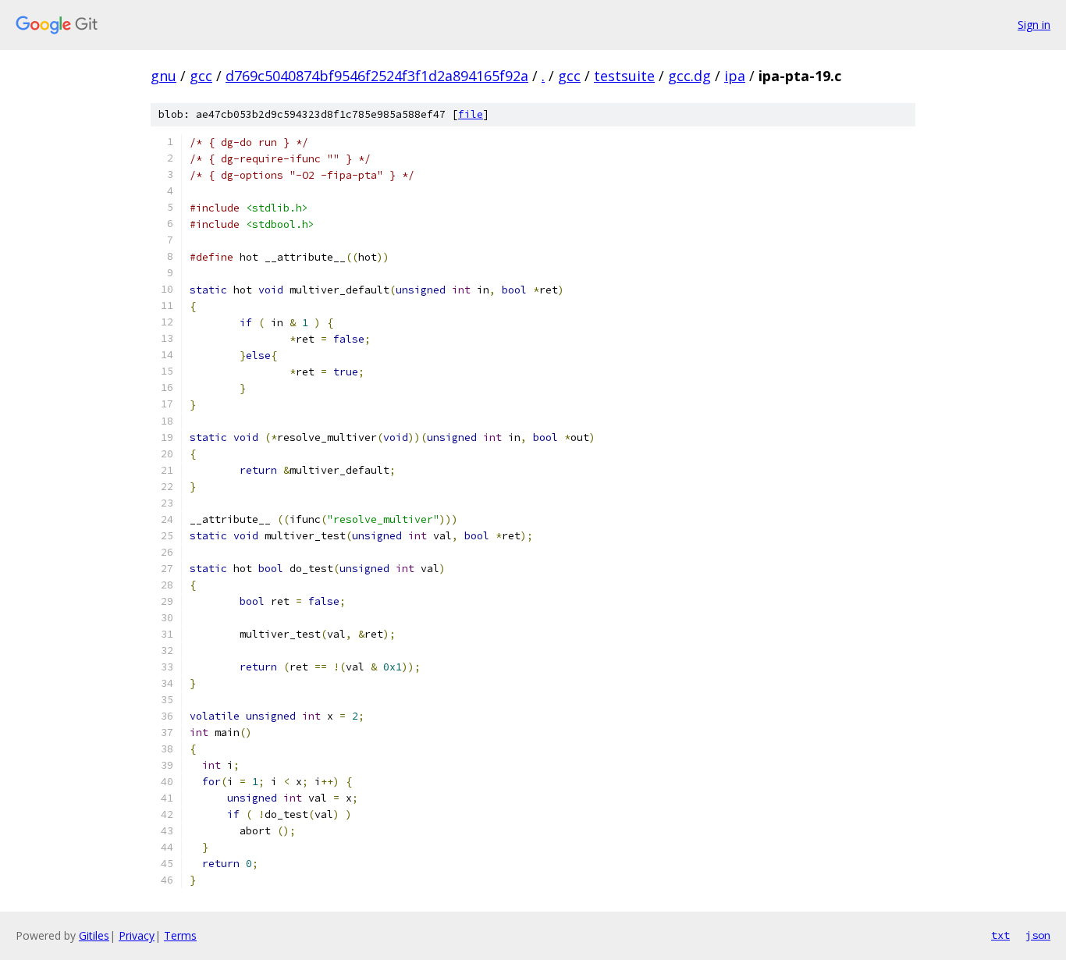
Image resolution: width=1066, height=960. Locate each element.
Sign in (1034, 24)
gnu (163, 75)
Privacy (137, 935)
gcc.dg (689, 75)
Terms (180, 935)
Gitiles (94, 935)
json (1037, 935)
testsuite (624, 75)
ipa (734, 75)
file (470, 114)
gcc (201, 75)
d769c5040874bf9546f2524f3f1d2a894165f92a (377, 75)
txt (1000, 935)
